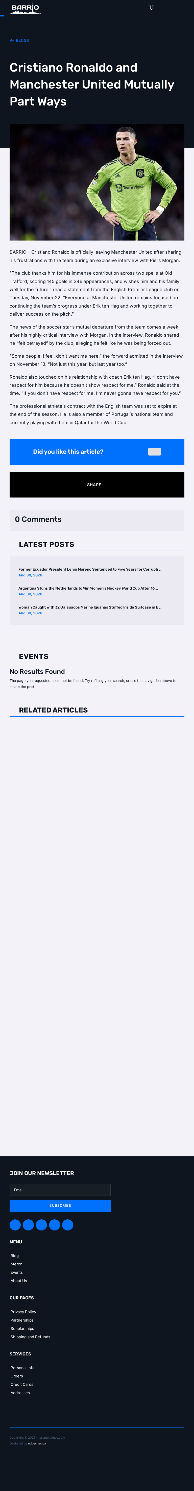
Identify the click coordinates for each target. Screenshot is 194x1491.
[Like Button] (154, 452)
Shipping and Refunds (30, 1336)
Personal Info (23, 1367)
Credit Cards (22, 1384)
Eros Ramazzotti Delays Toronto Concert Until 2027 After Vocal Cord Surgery (91, 734)
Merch (16, 1264)
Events (17, 1272)
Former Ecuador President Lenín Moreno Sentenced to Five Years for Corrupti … (89, 569)
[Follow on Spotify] (28, 1224)
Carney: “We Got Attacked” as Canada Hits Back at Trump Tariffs (92, 876)
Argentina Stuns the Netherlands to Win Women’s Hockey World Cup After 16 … (88, 588)
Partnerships (22, 1320)
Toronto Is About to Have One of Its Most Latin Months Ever (87, 1014)
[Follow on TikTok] (54, 1224)
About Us (19, 1280)
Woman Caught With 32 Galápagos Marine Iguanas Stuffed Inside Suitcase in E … (89, 607)
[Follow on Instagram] (41, 1224)
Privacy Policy (23, 1311)
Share (94, 484)
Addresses (20, 1392)
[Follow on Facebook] (15, 1224)
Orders (17, 1376)
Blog (15, 1255)
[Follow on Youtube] (67, 1224)
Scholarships (22, 1328)
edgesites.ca (37, 1443)
